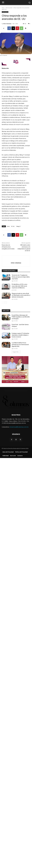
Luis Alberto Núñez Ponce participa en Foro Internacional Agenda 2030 (20, 344)
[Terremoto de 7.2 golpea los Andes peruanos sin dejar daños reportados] (6, 277)
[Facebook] (9, 28)
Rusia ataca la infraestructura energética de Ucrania (8, 247)
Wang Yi (18, 226)
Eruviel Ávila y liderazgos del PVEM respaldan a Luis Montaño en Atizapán (21, 316)
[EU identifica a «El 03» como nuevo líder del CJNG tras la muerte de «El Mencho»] (6, 286)
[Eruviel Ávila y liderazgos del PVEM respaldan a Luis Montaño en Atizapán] (6, 317)
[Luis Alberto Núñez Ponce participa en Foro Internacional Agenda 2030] (6, 345)
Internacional (9, 8)
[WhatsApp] (21, 28)
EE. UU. (13, 226)
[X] (13, 28)
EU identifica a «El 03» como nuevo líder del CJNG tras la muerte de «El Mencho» (19, 286)
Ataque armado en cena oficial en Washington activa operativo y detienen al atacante (21, 295)
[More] (25, 28)
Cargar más (15, 352)
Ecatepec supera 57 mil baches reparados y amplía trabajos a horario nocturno (20, 335)
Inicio (3, 8)
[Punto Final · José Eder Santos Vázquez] (6, 327)
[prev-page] (3, 302)
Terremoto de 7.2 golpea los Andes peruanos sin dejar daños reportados (21, 276)
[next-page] (6, 302)
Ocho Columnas (7, 23)
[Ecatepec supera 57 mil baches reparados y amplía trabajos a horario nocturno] (6, 336)
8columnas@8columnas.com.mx (19, 427)
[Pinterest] (17, 28)
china (8, 226)
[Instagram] (16, 439)
